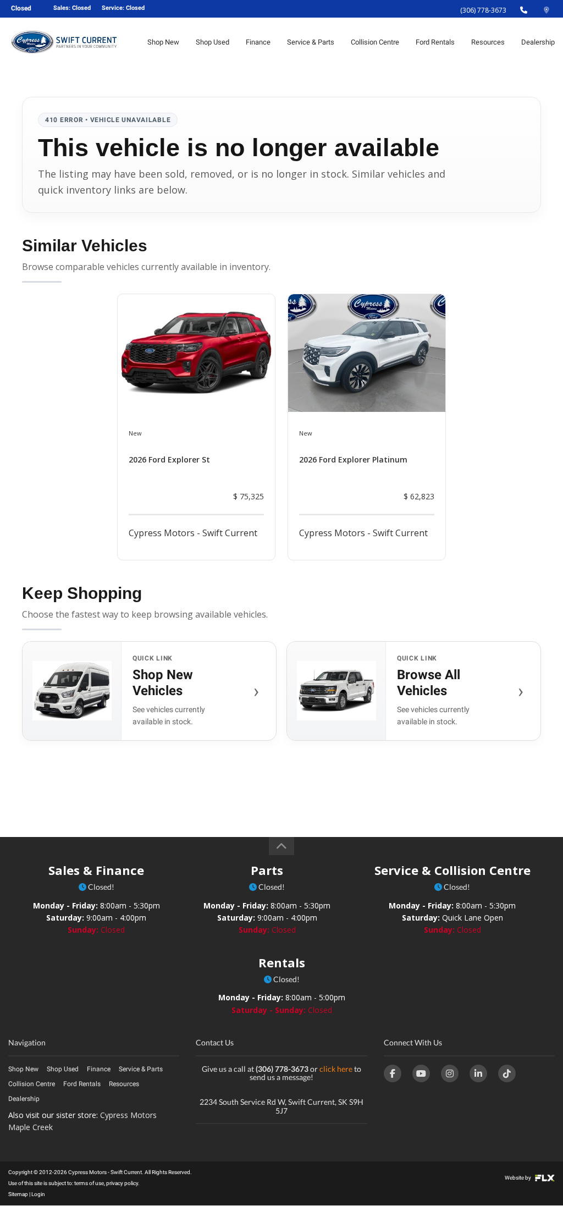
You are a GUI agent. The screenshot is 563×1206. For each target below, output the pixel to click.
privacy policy (122, 1183)
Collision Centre (375, 42)
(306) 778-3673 (483, 10)
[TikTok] (507, 1073)
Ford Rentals (435, 42)
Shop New (163, 42)
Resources (488, 42)
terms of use (89, 1183)
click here (335, 1068)
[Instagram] (450, 1073)
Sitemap (18, 1194)
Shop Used (212, 42)
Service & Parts (310, 42)
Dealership (538, 42)
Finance (258, 42)
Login (38, 1194)
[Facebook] (392, 1073)
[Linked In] (478, 1073)
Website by (518, 1178)
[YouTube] (421, 1073)
